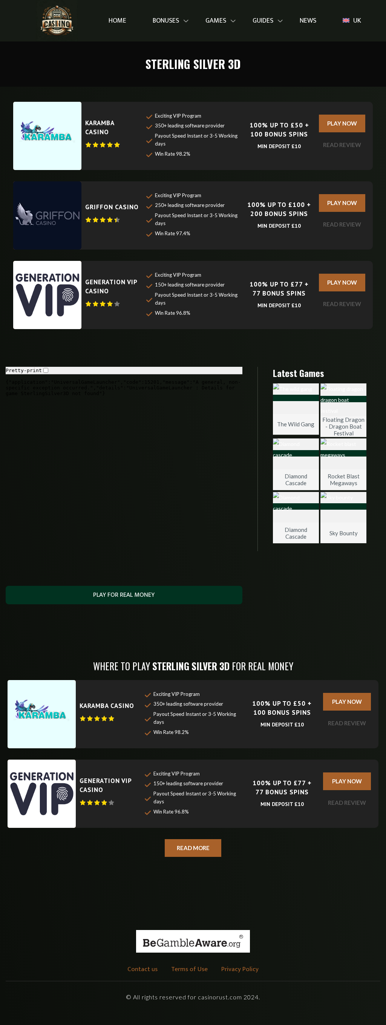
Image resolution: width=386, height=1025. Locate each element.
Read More (193, 847)
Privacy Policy (240, 969)
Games (215, 20)
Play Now (342, 123)
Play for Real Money (124, 595)
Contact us (142, 969)
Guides (263, 20)
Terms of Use (189, 969)
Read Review (342, 144)
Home (117, 20)
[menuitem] (117, 21)
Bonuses (166, 20)
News (308, 20)
